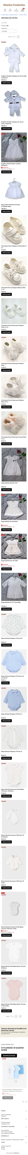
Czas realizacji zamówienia (7, 1133)
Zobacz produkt (6, 82)
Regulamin (3, 1116)
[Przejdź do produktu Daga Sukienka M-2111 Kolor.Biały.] (14, 587)
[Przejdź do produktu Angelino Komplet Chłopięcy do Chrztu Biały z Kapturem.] (14, 58)
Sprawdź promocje (9, 1055)
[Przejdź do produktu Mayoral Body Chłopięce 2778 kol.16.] (14, 737)
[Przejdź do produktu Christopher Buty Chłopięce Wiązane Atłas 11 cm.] (14, 271)
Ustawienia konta (5, 1124)
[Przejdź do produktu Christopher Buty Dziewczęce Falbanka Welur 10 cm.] (14, 386)
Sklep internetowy (12, 1153)
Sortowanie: (4, 28)
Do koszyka (5, 682)
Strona (9, 36)
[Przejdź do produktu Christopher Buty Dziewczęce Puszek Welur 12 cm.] (14, 423)
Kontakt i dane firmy (6, 1146)
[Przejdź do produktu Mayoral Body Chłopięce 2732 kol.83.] (14, 625)
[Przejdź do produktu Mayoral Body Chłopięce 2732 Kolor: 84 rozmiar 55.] (14, 662)
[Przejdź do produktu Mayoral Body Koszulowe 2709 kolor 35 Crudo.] (14, 863)
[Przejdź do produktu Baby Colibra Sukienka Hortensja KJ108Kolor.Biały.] (14, 189)
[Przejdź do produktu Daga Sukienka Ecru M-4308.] (14, 546)
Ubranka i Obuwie (23, 14)
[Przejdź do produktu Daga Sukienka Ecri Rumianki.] (14, 507)
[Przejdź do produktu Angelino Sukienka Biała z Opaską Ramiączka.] (14, 147)
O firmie (3, 1149)
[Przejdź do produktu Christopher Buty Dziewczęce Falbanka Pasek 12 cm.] (14, 311)
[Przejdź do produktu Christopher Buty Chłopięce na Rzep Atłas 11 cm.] (14, 230)
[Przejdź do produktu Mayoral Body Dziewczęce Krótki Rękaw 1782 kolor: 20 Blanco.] (14, 775)
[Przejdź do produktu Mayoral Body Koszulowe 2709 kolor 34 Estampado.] (14, 817)
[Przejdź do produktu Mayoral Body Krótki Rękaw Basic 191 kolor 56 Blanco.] (14, 952)
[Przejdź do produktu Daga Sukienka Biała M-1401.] (14, 464)
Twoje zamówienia (5, 1122)
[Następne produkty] (16, 1016)
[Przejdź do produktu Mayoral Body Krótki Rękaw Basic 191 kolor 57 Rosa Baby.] (14, 990)
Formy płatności (5, 1130)
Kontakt (3, 1147)
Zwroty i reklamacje (6, 1114)
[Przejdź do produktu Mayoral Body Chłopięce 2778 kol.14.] (14, 700)
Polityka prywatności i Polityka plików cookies (12, 1139)
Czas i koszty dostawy (6, 1131)
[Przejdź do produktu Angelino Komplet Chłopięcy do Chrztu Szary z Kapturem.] (14, 103)
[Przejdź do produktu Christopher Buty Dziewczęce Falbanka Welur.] (14, 349)
